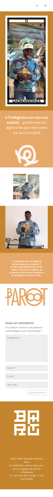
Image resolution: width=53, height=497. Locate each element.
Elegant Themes (21, 493)
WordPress (43, 493)
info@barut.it (27, 472)
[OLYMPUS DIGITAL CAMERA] (26, 200)
